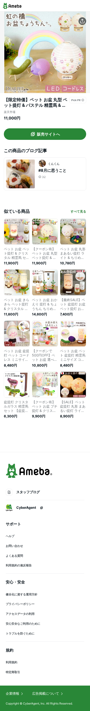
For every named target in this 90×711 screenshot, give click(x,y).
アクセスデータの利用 (20, 614)
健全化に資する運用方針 (21, 594)
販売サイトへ (48, 134)
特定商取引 (13, 672)
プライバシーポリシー (20, 604)
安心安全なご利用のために (23, 623)
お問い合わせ (14, 546)
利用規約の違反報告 (19, 565)
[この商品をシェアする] (82, 21)
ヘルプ (10, 536)
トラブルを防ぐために (20, 633)
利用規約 (11, 662)
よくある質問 (14, 555)
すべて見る (78, 211)
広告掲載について (45, 693)
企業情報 (12, 693)
